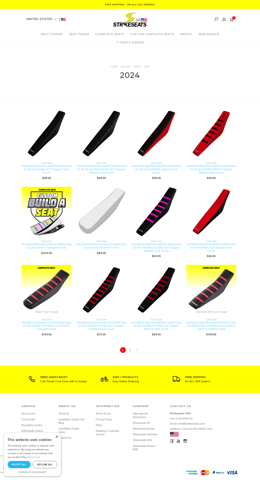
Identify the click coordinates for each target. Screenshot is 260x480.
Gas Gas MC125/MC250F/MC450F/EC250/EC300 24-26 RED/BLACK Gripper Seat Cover (211, 245)
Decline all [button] (45, 464)
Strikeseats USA (142, 440)
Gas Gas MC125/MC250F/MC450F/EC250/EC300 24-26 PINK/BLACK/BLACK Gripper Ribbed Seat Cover (156, 245)
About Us (64, 413)
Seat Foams (79, 34)
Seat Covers (52, 34)
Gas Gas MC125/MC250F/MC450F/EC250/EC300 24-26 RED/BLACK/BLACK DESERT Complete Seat (47, 324)
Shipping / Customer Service (107, 432)
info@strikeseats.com (191, 423)
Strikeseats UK (141, 422)
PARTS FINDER (131, 42)
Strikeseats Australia (145, 434)
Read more (34, 457)
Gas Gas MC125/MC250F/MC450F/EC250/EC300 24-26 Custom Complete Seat (47, 244)
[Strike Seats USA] (129, 19)
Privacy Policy (104, 419)
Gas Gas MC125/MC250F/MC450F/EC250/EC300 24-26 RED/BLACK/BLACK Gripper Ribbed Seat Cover (156, 324)
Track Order (28, 419)
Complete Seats (109, 34)
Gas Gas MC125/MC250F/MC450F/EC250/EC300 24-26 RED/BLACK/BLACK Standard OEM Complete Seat (211, 324)
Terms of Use (103, 413)
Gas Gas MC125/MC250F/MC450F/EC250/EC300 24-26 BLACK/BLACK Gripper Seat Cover (47, 167)
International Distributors (140, 415)
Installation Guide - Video (70, 430)
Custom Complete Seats (152, 34)
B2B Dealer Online (32, 430)
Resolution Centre (32, 425)
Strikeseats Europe (144, 428)
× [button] (56, 436)
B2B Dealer (209, 34)
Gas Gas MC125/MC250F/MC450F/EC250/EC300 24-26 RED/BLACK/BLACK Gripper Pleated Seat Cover (102, 324)
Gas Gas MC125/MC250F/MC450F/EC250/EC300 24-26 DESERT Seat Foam (102, 244)
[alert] (32, 454)
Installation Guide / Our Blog (72, 421)
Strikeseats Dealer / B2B (144, 447)
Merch (186, 34)
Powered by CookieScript (32, 472)
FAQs (99, 425)
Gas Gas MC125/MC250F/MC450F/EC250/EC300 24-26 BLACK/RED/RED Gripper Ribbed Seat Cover (211, 167)
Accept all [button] (19, 464)
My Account (28, 413)
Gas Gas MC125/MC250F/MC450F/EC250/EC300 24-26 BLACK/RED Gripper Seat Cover (156, 167)
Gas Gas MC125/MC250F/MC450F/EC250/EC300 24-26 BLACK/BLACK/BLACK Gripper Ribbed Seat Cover (102, 167)
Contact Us (65, 437)
